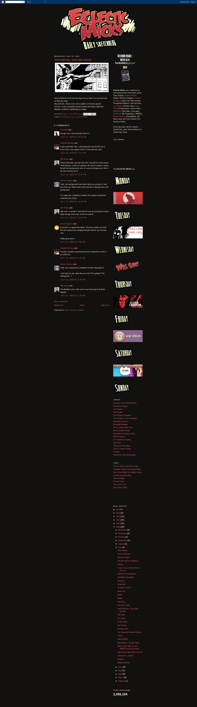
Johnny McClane (124, 554)
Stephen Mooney (66, 143)
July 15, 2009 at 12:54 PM (73, 218)
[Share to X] (89, 114)
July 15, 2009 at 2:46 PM (72, 280)
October (121, 537)
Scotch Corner (118, 481)
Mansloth (63, 130)
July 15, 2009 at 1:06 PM (72, 242)
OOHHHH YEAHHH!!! (126, 577)
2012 (118, 516)
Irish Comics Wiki (120, 488)
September (122, 540)
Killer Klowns (123, 550)
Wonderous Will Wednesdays (74, 117)
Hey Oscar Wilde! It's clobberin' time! (127, 472)
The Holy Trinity (124, 605)
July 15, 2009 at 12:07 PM (73, 175)
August (121, 544)
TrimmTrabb (122, 622)
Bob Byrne (117, 114)
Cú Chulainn (118, 409)
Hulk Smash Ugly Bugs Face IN (130, 652)
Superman (121, 584)
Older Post (105, 305)
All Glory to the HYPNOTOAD (124, 403)
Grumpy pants (123, 629)
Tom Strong (122, 625)
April (120, 674)
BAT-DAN (121, 615)
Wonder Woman (124, 663)
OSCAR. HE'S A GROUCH (128, 561)
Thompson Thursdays (121, 446)
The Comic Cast (119, 484)
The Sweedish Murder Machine (130, 632)
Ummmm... (122, 581)
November (122, 533)
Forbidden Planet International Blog (126, 469)
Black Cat (121, 591)
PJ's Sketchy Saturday (122, 440)
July (120, 547)
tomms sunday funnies (122, 449)
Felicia (120, 636)
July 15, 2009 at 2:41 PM (72, 258)
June (120, 667)
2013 (118, 513)
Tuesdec (116, 452)
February (122, 681)
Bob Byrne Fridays (120, 406)
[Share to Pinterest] (94, 114)
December (122, 530)
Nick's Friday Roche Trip (122, 427)
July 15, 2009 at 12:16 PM (73, 202)
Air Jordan (121, 618)
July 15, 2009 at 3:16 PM (72, 296)
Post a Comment (60, 301)
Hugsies (121, 659)
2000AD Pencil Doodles (127, 574)
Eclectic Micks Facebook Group (125, 466)
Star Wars (117, 443)
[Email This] (84, 114)
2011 (118, 520)
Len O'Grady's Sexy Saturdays (125, 418)
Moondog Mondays (120, 424)
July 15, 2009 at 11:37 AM (73, 153)
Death (120, 595)
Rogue (120, 598)
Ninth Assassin (119, 437)
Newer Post (58, 305)
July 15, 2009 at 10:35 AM (73, 137)
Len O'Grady (118, 106)
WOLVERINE (123, 639)
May (120, 671)
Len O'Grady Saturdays (122, 415)
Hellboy (120, 564)
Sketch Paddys (119, 478)
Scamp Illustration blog (122, 475)
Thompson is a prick (125, 656)
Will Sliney (64, 159)
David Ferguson (66, 224)
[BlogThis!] (87, 114)
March (121, 677)
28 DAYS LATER (124, 588)
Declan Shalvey (66, 181)
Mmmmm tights (124, 557)
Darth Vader (117, 412)
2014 (118, 509)
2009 (118, 527)
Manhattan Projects (120, 421)
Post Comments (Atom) (74, 310)
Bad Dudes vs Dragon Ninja (128, 643)
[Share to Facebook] (92, 114)
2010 (118, 523)
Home (82, 305)
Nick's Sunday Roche (121, 431)
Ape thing (121, 602)
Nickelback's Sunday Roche (124, 434)
